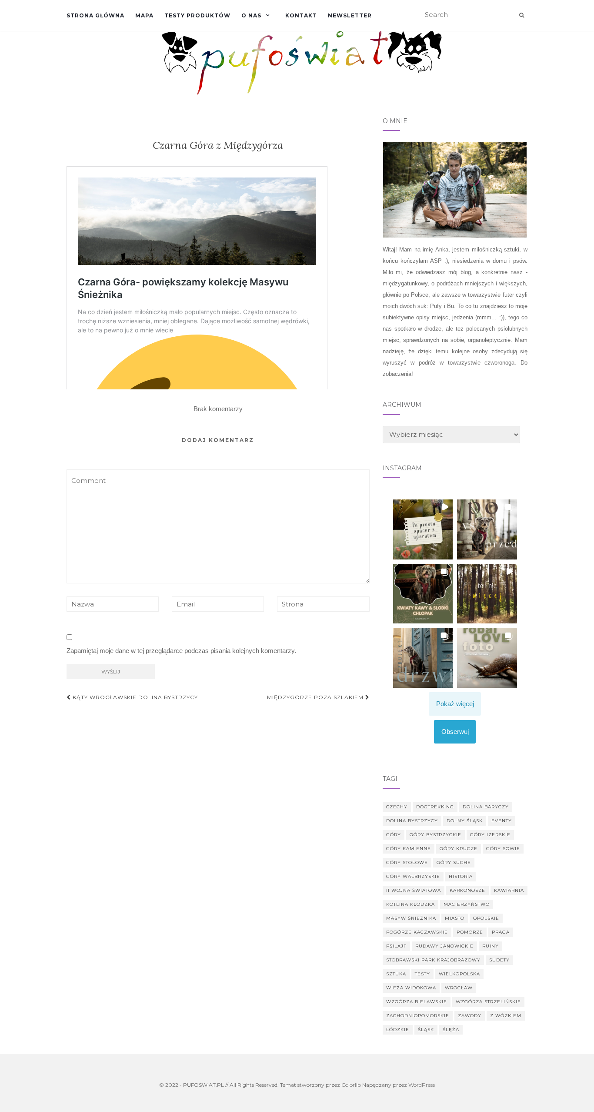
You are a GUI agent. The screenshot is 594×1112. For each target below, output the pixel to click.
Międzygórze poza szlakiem (316, 697)
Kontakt (301, 15)
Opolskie (486, 918)
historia (461, 876)
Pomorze (470, 932)
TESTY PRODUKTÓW (197, 15)
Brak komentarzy (218, 408)
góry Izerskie (490, 834)
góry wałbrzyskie (413, 876)
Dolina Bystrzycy (412, 821)
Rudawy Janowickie (444, 946)
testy (422, 974)
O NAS (251, 15)
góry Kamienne (408, 848)
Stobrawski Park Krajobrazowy (433, 960)
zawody (469, 1015)
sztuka (396, 974)
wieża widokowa (411, 988)
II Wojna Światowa (413, 890)
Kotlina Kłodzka (410, 904)
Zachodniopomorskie (417, 1015)
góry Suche (454, 862)
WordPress (421, 1085)
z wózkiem (505, 1015)
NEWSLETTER (350, 15)
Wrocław (459, 988)
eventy (501, 821)
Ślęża (451, 1029)
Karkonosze (467, 890)
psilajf (396, 946)
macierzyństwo (467, 904)
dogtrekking (435, 807)
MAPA (144, 15)
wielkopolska (459, 974)
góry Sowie (503, 848)
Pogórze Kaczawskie (417, 932)
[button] (423, 529)
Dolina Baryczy (486, 807)
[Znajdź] (521, 15)
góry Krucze (458, 848)
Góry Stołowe (407, 862)
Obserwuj (455, 731)
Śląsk (426, 1029)
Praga (501, 932)
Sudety (499, 960)
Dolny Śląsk (465, 821)
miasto (454, 918)
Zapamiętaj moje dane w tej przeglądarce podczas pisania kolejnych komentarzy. (181, 650)
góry (393, 834)
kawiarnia (509, 890)
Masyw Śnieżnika (411, 918)
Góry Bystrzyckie (435, 834)
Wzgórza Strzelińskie (488, 1002)
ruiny (490, 946)
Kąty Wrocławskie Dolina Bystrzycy (134, 697)
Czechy (396, 807)
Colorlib (351, 1085)
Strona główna (95, 15)
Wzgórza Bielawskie (416, 1002)
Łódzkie (397, 1029)
